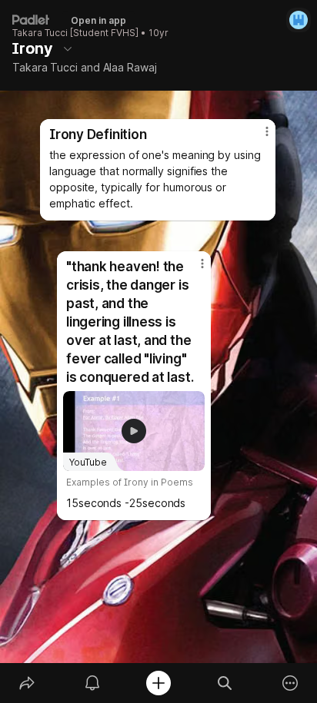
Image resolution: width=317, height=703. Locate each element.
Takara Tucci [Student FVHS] (75, 33)
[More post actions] (192, 270)
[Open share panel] (27, 683)
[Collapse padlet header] (67, 48)
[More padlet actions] (290, 683)
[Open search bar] (225, 683)
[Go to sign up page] (298, 20)
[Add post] (158, 683)
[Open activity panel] (93, 683)
